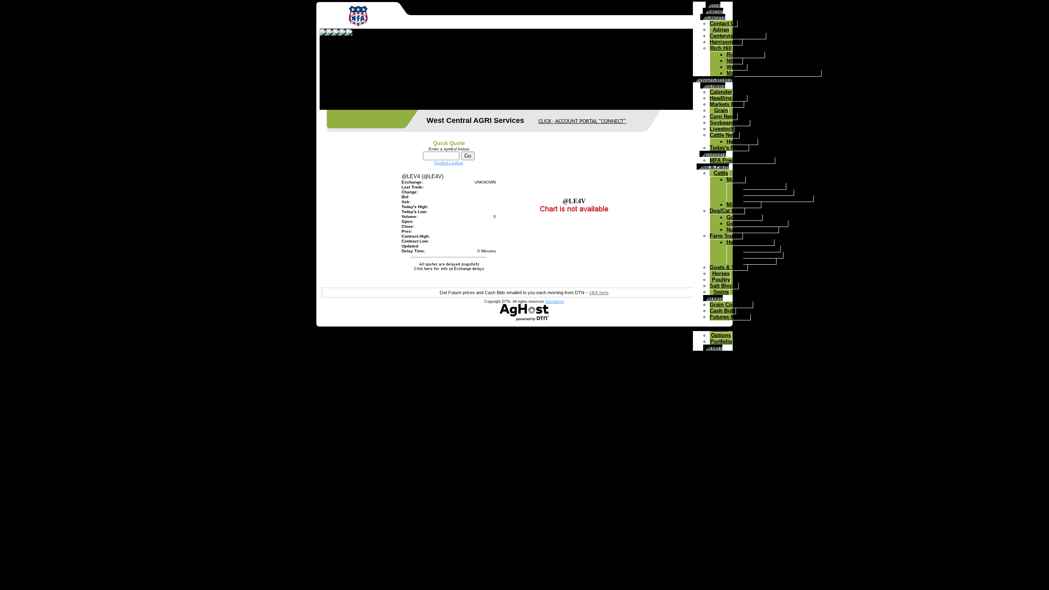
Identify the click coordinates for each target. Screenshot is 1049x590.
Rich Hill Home (746, 55)
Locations (712, 17)
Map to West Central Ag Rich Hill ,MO (774, 73)
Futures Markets (730, 317)
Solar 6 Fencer (761, 249)
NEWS (734, 61)
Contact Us (723, 23)
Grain (721, 110)
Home (713, 5)
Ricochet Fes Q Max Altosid (778, 198)
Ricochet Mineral (764, 186)
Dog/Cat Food (727, 211)
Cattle (721, 173)
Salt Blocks (724, 286)
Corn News (723, 116)
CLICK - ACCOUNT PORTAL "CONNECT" (582, 121)
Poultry (721, 280)
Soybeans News (730, 123)
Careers (712, 348)
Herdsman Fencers (750, 242)
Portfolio (721, 341)
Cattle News (724, 135)
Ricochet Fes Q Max (768, 192)
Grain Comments (731, 305)
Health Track (742, 141)
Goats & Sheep (728, 267)
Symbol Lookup (448, 163)
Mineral (736, 180)
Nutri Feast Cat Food (753, 230)
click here (599, 292)
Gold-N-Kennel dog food (757, 223)
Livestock (722, 129)
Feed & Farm (713, 166)
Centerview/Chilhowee (738, 36)
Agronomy (712, 154)
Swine (721, 292)
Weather (713, 11)
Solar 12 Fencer (763, 255)
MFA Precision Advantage (742, 160)
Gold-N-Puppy (744, 217)
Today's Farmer (729, 148)
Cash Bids (723, 311)
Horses (721, 273)
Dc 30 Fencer (759, 261)
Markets (713, 298)
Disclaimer (555, 302)
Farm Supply (726, 236)
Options (721, 335)
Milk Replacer (744, 205)
